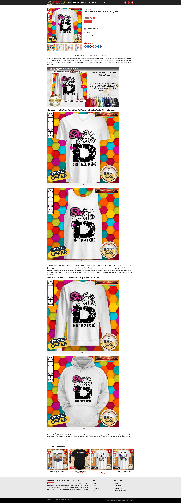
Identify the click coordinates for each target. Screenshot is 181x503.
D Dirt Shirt (89, 37)
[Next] (79, 25)
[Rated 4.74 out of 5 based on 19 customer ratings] (101, 15)
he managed (104, 265)
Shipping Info (118, 488)
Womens (98, 35)
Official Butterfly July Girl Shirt (123, 471)
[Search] (125, 2)
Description (78, 55)
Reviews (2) (103, 55)
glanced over (96, 433)
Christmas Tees (86, 2)
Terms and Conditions (120, 490)
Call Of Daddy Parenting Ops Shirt (79, 471)
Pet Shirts (95, 2)
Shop (116, 483)
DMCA (94, 485)
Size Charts (118, 485)
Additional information (89, 55)
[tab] (78, 55)
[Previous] (50, 25)
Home (69, 2)
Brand (97, 55)
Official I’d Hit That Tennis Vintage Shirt (57, 471)
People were (98, 58)
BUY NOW (88, 21)
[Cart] (132, 2)
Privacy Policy (96, 488)
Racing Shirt (98, 37)
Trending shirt (104, 37)
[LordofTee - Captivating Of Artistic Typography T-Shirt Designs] (56, 2)
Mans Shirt (93, 37)
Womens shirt (110, 37)
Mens (89, 9)
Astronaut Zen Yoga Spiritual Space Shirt (101, 472)
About (94, 483)
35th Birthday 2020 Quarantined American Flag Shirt (70, 440)
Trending (76, 2)
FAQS (94, 490)
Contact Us (104, 2)
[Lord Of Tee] (88, 42)
